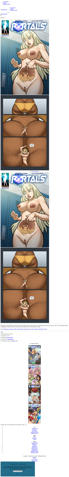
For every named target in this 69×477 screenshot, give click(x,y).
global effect (40, 329)
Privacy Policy (34, 459)
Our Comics (5, 1)
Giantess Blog (35, 428)
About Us (34, 429)
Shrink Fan (34, 446)
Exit (18, 473)
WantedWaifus (10, 339)
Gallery (4, 2)
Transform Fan (34, 448)
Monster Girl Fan (34, 451)
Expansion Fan (34, 442)
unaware (11, 329)
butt (30, 329)
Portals (13, 341)
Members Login (6, 4)
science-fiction (34, 329)
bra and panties (20, 329)
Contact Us (34, 438)
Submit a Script (34, 433)
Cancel (34, 439)
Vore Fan (35, 445)
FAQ (34, 436)
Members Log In (34, 432)
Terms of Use (34, 460)
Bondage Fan (34, 447)
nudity (15, 329)
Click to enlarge (35, 171)
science (45, 329)
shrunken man (6, 329)
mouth (25, 329)
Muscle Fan (34, 444)
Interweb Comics (34, 452)
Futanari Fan (34, 450)
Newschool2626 (9, 337)
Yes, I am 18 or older (18, 471)
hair (28, 329)
